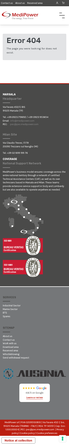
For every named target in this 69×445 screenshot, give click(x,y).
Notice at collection (18, 440)
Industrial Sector (11, 305)
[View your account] (57, 3)
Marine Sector (10, 309)
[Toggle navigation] (62, 15)
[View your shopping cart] (63, 3)
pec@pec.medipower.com (24, 124)
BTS (5, 312)
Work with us (10, 343)
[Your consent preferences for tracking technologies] (62, 438)
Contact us (7, 3)
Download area (11, 347)
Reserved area (35, 3)
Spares (6, 316)
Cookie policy (27, 433)
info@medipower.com (22, 120)
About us (20, 3)
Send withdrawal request (16, 357)
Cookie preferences (46, 433)
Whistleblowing (11, 354)
